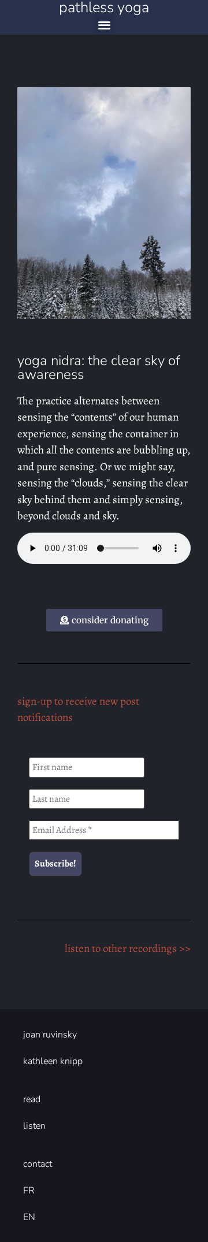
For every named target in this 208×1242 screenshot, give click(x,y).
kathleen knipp (53, 1061)
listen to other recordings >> (128, 948)
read (31, 1099)
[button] (104, 25)
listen (34, 1126)
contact (37, 1164)
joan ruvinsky (50, 1034)
